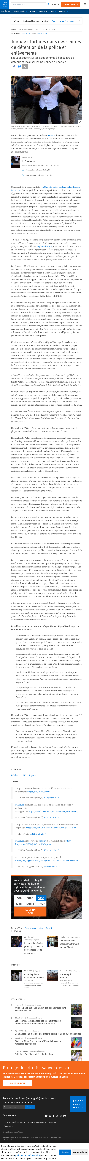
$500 (19, 904)
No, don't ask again (66, 20)
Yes (53, 20)
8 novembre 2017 (52, 866)
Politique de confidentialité (36, 1122)
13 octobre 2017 (51, 850)
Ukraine (32, 11)
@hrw (68, 840)
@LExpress (46, 844)
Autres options (80, 1151)
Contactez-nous (9, 1122)
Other (41, 904)
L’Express (32, 775)
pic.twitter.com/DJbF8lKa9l (65, 860)
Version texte (8, 1126)
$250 (41, 898)
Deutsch (39, 33)
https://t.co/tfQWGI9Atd (40, 811)
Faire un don (71, 4)
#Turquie (19, 804)
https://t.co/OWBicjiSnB (26, 844)
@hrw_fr (48, 860)
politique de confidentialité (27, 1155)
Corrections (21, 1122)
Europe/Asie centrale (35, 927)
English (23, 33)
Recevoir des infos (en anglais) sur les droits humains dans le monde (30, 1100)
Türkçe (45, 33)
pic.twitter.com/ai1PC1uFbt (63, 827)
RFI (24, 775)
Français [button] (55, 4)
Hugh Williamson (44, 246)
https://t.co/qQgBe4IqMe (26, 860)
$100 (30, 898)
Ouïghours (62, 11)
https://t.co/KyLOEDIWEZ (38, 827)
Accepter (65, 1152)
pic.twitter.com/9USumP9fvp (64, 811)
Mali (52, 11)
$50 (19, 898)
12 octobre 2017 (51, 797)
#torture (43, 840)
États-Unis (43, 11)
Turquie (51, 135)
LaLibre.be (16, 775)
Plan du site (52, 1122)
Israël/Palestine (19, 11)
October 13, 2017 (38, 833)
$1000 (30, 904)
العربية (28, 33)
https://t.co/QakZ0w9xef (38, 791)
